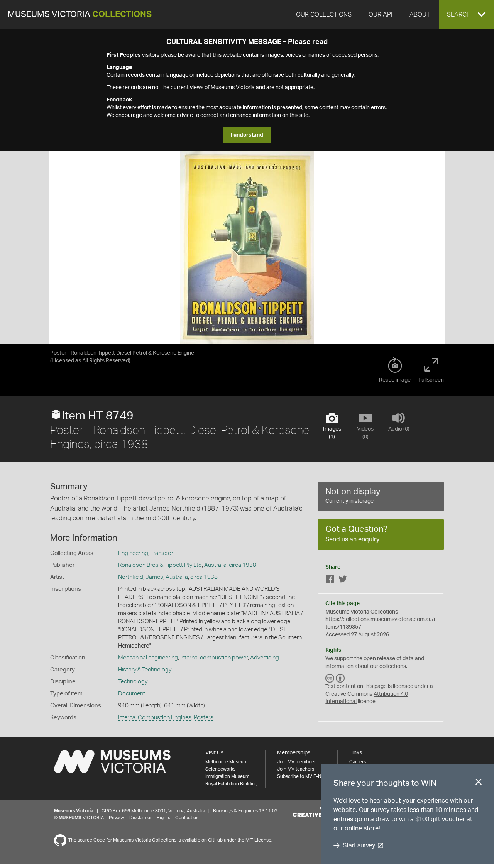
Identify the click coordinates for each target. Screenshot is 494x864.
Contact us (186, 817)
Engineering (133, 553)
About (419, 15)
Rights (163, 817)
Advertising (264, 658)
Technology (132, 682)
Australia (215, 565)
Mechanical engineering (148, 658)
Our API (380, 15)
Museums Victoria (80, 14)
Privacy (116, 817)
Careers (357, 761)
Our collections (324, 15)
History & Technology (144, 670)
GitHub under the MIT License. (240, 840)
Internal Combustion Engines (154, 717)
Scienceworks (220, 769)
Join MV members (296, 761)
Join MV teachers (295, 769)
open (370, 658)
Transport (163, 553)
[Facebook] (330, 581)
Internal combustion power (214, 658)
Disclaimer (140, 817)
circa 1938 (242, 565)
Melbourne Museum (226, 761)
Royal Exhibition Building (231, 783)
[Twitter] (342, 581)
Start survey (359, 845)
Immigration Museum (227, 776)
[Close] (478, 783)
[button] (466, 14)
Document (131, 694)
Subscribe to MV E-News (303, 776)
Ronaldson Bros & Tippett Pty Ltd (160, 565)
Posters (203, 717)
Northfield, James (140, 577)
